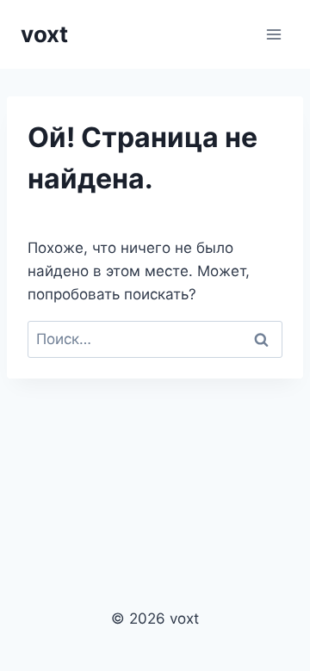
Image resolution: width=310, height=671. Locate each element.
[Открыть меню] (273, 34)
